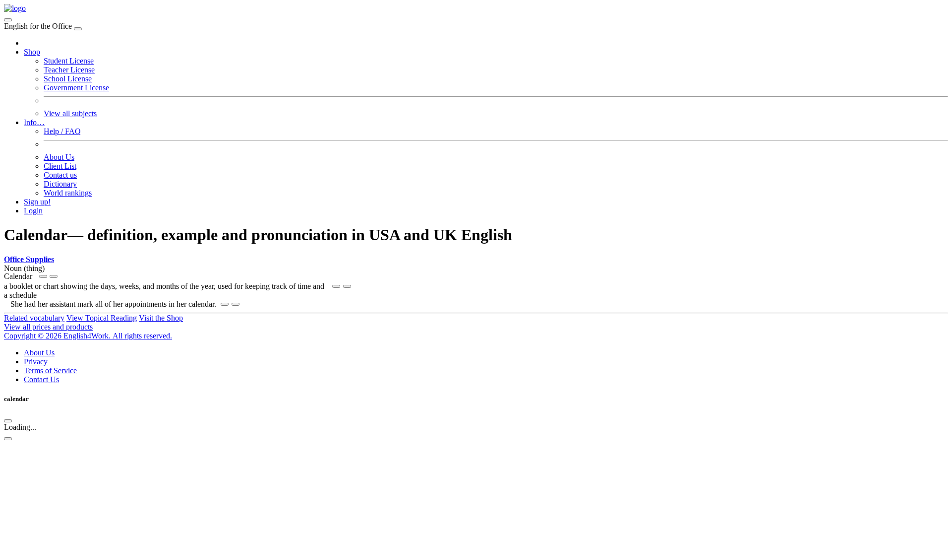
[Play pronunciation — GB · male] (54, 276)
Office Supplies (29, 259)
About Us (59, 157)
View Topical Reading (101, 318)
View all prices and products (48, 327)
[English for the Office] (15, 8)
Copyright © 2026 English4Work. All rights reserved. (88, 336)
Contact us (60, 175)
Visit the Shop (161, 318)
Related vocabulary (34, 318)
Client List (60, 166)
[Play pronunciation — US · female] (43, 276)
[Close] (78, 28)
